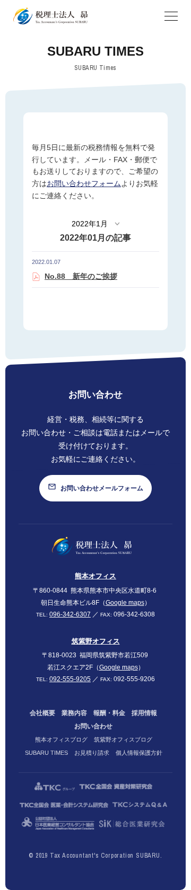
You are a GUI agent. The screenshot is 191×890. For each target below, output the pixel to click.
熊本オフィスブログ (61, 739)
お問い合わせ (93, 726)
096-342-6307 (70, 614)
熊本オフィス (95, 576)
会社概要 (42, 713)
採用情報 (144, 713)
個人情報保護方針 (139, 753)
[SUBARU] (92, 546)
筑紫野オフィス (96, 641)
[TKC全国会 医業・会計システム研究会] (64, 805)
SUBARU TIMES (46, 753)
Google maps (125, 602)
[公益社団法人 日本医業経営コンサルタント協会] (58, 823)
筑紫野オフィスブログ (123, 739)
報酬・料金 (109, 713)
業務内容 (74, 713)
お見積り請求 (91, 753)
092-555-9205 (70, 679)
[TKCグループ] (54, 786)
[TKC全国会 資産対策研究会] (115, 786)
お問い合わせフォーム (84, 184)
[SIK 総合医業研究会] (132, 823)
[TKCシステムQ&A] (139, 805)
